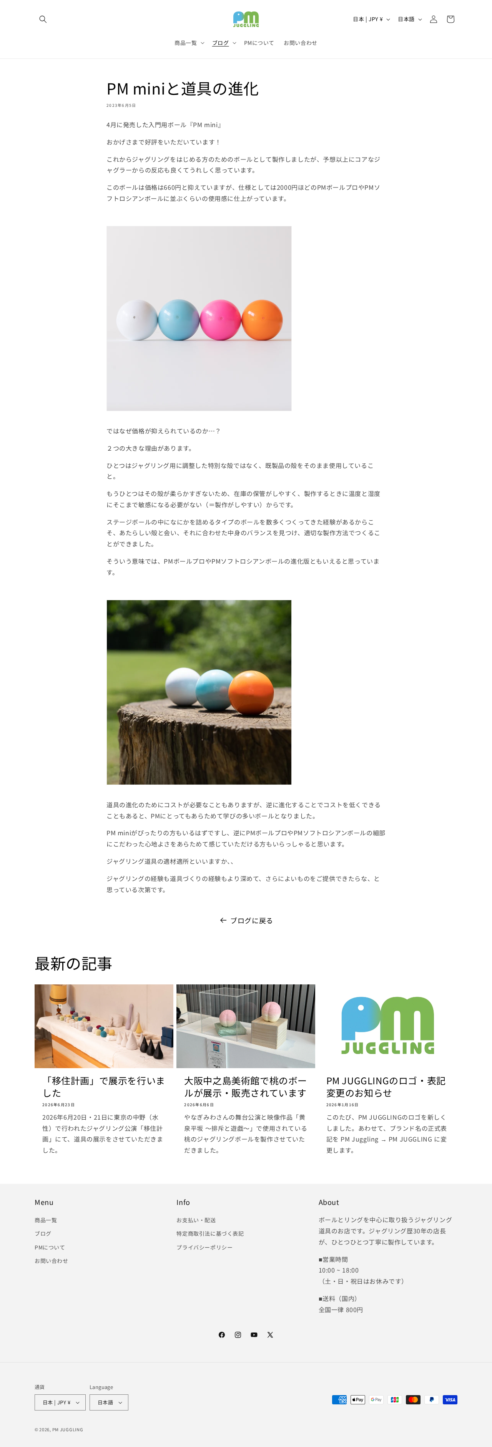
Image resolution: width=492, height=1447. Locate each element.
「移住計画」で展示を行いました (103, 1086)
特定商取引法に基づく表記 (210, 1233)
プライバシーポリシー (204, 1247)
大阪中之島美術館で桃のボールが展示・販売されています (245, 1086)
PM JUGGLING (67, 1429)
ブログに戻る (251, 920)
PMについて (50, 1247)
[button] (43, 19)
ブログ (43, 1233)
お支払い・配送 (196, 1220)
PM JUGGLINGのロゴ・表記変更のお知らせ (386, 1086)
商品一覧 (46, 1220)
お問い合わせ (51, 1260)
